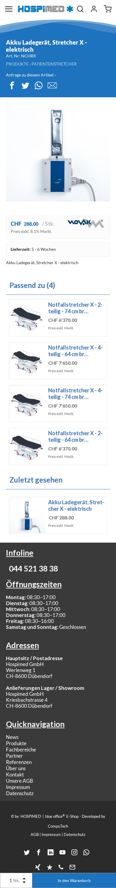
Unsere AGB (19, 781)
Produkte (17, 63)
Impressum (18, 787)
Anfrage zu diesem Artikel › (31, 74)
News (12, 737)
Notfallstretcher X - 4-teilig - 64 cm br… (75, 350)
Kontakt (15, 774)
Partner (14, 756)
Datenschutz (20, 793)
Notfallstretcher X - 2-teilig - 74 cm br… (75, 307)
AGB (35, 834)
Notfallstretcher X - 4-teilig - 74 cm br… (75, 393)
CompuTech (58, 826)
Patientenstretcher (54, 63)
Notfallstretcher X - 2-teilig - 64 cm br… (75, 436)
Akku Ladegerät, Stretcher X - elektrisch (76, 505)
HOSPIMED (31, 816)
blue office (55, 816)
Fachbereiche (21, 749)
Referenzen (19, 762)
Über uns (16, 768)
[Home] (45, 9)
